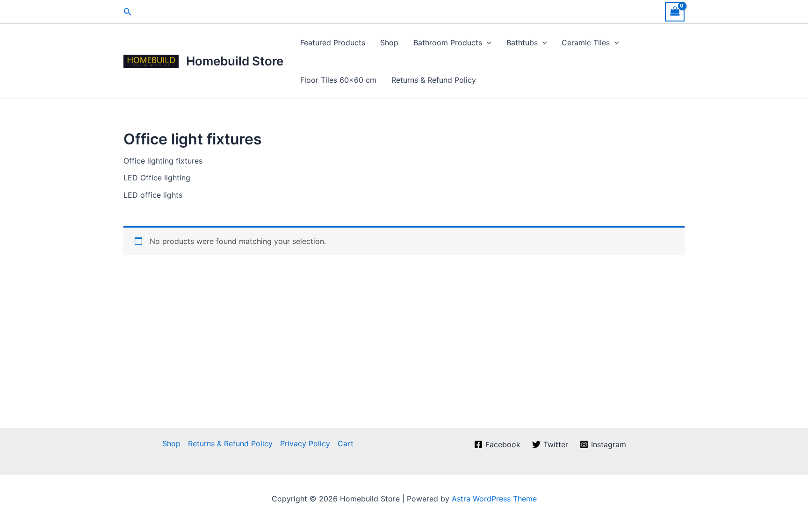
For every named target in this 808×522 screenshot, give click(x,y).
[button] (127, 12)
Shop (389, 42)
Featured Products (332, 42)
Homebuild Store (234, 61)
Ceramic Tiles (586, 42)
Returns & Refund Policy (433, 80)
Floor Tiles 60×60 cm (338, 80)
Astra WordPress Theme (494, 498)
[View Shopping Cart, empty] (675, 11)
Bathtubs (522, 42)
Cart (346, 443)
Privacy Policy (305, 443)
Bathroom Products (447, 42)
